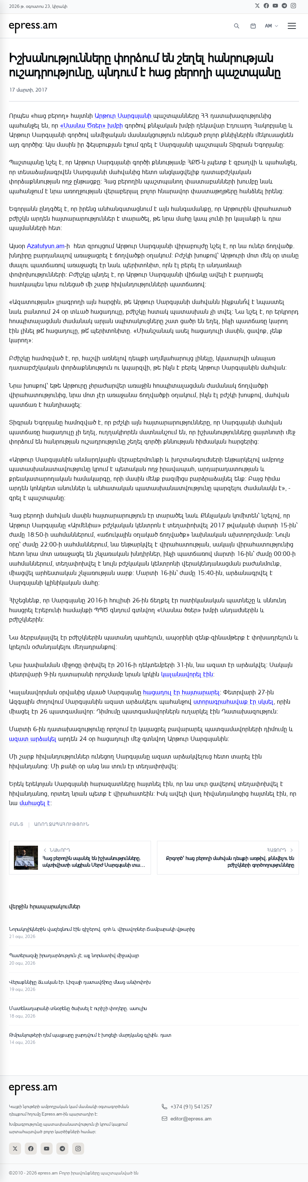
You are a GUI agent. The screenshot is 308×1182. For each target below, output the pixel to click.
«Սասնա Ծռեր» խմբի (91, 125)
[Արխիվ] (253, 26)
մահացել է (35, 803)
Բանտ (17, 824)
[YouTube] (275, 5)
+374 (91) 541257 (191, 1106)
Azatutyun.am (46, 246)
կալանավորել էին (187, 674)
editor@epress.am (191, 1118)
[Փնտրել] (236, 26)
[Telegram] (284, 5)
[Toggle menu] (292, 26)
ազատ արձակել (32, 738)
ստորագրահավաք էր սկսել (233, 701)
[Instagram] (293, 5)
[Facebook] (266, 5)
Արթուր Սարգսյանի (124, 115)
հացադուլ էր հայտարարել (181, 692)
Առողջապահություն (61, 824)
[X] (257, 5)
